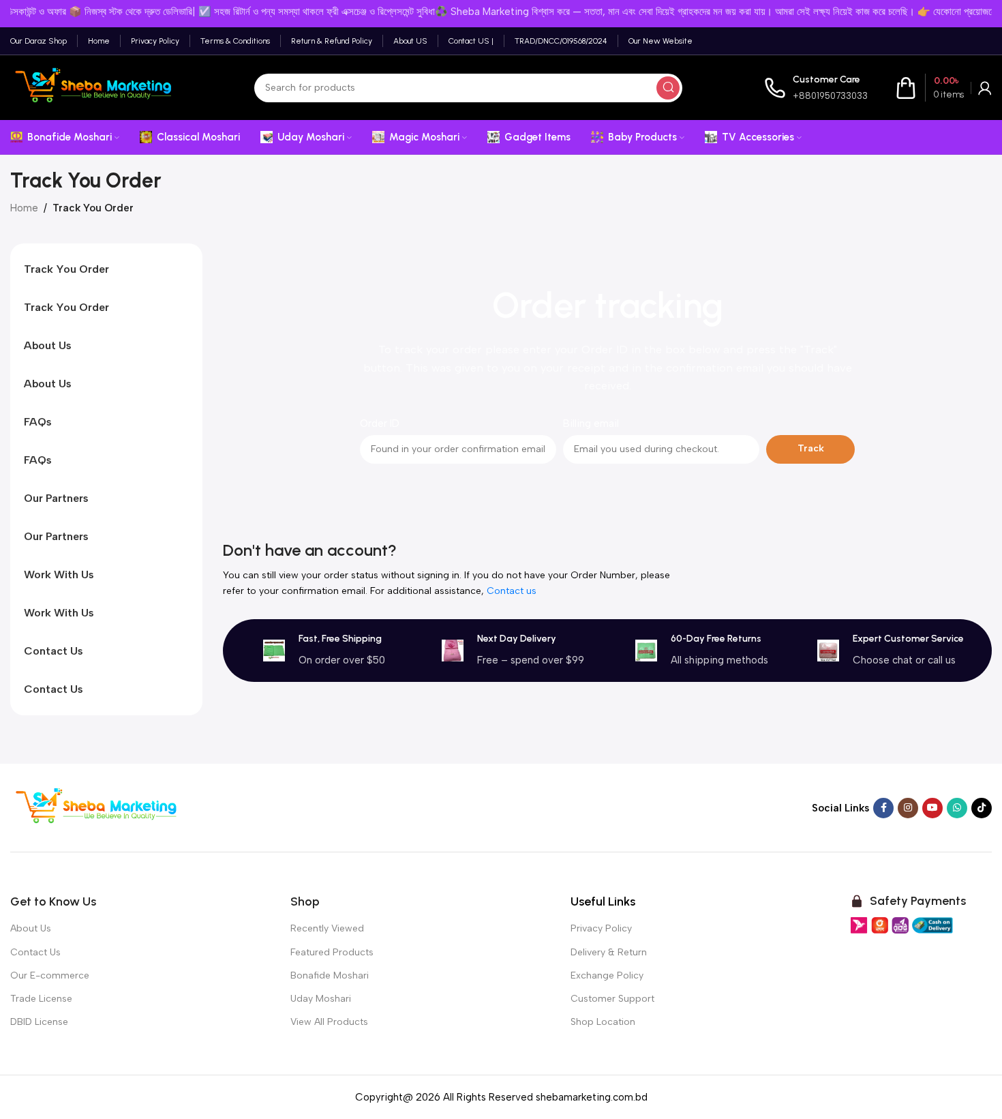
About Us (30, 928)
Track (811, 448)
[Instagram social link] (908, 808)
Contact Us (35, 952)
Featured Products (332, 952)
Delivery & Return (609, 952)
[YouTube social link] (932, 808)
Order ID (379, 423)
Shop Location (603, 1022)
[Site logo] (91, 86)
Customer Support (612, 998)
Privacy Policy (601, 928)
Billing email (591, 423)
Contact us (511, 591)
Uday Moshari (320, 998)
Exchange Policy (607, 975)
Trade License (41, 998)
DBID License (39, 1022)
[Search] (668, 88)
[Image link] (95, 807)
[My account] (985, 88)
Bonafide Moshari (329, 975)
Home (24, 208)
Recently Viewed (327, 928)
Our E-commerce (49, 975)
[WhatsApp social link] (957, 808)
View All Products (329, 1022)
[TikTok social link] (981, 808)
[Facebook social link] (883, 808)
